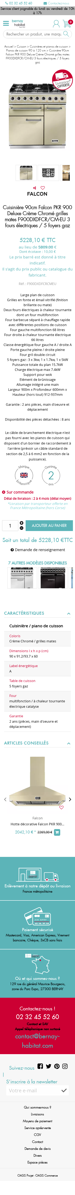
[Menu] (6, 23)
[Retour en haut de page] (66, 1182)
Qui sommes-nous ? (37, 1107)
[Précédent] (5, 799)
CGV (37, 1135)
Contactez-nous (58, 3)
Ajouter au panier (49, 525)
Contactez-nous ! (37, 1008)
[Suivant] (70, 799)
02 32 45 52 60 (20, 3)
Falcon (37, 818)
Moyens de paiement (37, 1121)
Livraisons (37, 1114)
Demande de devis (38, 1148)
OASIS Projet (25, 1175)
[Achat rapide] (57, 832)
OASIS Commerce (46, 1175)
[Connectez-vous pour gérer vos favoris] (43, 188)
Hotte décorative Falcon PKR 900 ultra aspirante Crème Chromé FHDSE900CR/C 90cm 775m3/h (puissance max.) (37, 824)
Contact (37, 1142)
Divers (38, 1155)
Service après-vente (37, 1128)
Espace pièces (38, 1162)
